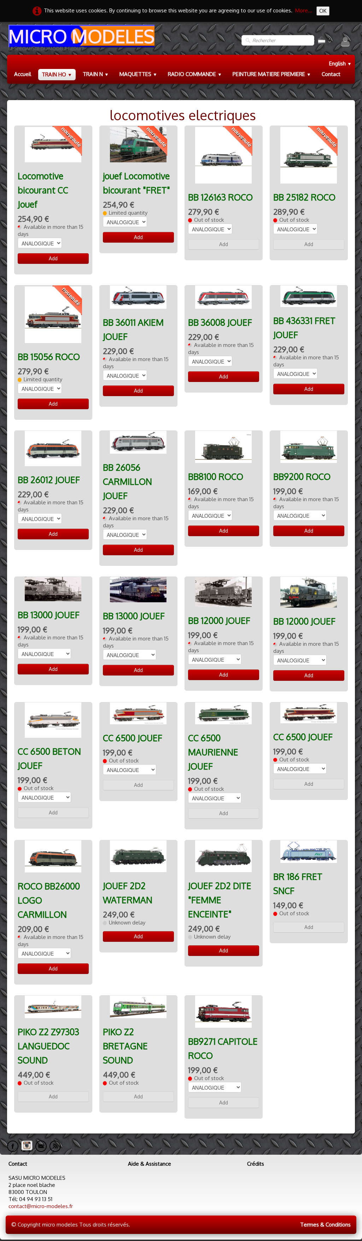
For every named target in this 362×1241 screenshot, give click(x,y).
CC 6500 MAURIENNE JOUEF (213, 752)
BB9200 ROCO (302, 476)
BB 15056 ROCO (49, 356)
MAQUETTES (138, 74)
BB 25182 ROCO (304, 197)
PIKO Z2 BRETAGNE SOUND (125, 1046)
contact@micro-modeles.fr (40, 1206)
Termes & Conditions (325, 1224)
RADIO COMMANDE (195, 74)
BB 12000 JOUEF (219, 620)
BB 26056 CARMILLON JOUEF (127, 481)
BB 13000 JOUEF (49, 614)
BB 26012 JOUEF (49, 479)
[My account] (345, 42)
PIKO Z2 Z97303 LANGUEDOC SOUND (48, 1046)
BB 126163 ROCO (220, 197)
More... (303, 10)
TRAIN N (96, 74)
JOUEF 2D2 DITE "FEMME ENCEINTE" (219, 900)
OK (323, 10)
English (340, 63)
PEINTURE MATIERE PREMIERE (272, 74)
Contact (331, 74)
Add (53, 258)
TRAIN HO (57, 74)
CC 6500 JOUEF (132, 737)
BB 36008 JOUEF (220, 322)
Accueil (22, 74)
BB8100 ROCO (215, 476)
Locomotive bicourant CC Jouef (43, 190)
